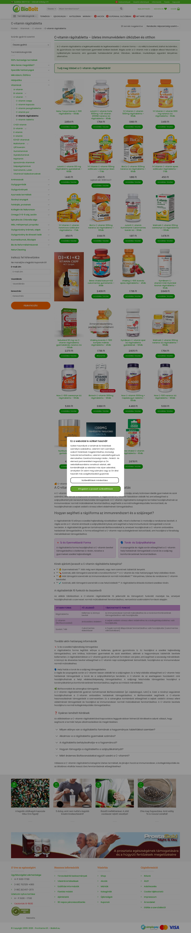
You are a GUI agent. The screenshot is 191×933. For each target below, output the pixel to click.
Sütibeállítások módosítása (95, 480)
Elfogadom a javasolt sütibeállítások (95, 489)
